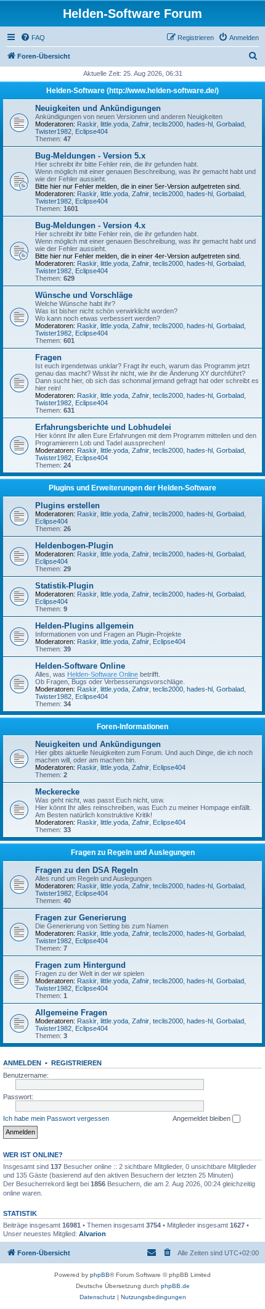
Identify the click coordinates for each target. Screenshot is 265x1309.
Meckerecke (57, 791)
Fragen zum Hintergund (80, 965)
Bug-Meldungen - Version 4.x (90, 225)
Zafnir (140, 124)
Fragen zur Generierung (80, 917)
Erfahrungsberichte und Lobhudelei (103, 427)
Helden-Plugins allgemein (84, 625)
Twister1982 (53, 131)
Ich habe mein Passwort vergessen (56, 1118)
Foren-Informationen (132, 726)
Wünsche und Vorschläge (83, 295)
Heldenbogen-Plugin (74, 545)
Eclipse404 (91, 131)
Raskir (87, 124)
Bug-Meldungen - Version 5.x (90, 155)
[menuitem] (32, 37)
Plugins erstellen (67, 505)
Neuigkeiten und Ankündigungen (98, 108)
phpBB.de (175, 1285)
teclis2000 (168, 124)
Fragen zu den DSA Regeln (86, 870)
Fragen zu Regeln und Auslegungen (133, 852)
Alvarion (92, 1233)
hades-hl (200, 124)
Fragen (48, 357)
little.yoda (114, 124)
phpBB (100, 1274)
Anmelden (22, 1063)
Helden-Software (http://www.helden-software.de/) (132, 90)
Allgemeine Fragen (71, 1012)
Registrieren (76, 1063)
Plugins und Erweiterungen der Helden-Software (132, 488)
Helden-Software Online (80, 666)
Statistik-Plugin (64, 585)
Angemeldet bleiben (202, 1118)
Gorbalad (230, 124)
